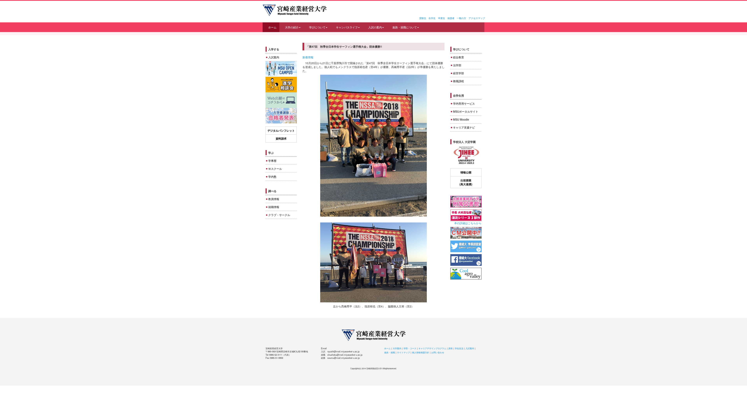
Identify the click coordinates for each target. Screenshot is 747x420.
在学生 (432, 18)
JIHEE (466, 155)
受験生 (422, 18)
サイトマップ (403, 352)
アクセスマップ (477, 18)
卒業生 (441, 18)
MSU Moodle (461, 119)
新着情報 (307, 57)
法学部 (457, 65)
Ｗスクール (275, 169)
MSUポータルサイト (465, 111)
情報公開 (465, 172)
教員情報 (273, 199)
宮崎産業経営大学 (295, 10)
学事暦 (272, 161)
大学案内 (397, 348)
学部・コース (409, 348)
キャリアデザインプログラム (432, 348)
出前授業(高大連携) (465, 182)
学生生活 (459, 348)
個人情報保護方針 (420, 352)
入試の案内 (375, 27)
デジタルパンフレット (281, 130)
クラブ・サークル (279, 215)
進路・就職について (404, 27)
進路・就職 (389, 352)
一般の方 (461, 18)
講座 (450, 348)
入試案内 (273, 57)
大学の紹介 (292, 27)
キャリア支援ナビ (464, 127)
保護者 (450, 18)
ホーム (272, 27)
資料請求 (281, 138)
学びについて (317, 27)
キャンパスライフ (347, 27)
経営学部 (458, 73)
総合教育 (458, 57)
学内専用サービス (464, 103)
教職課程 (458, 81)
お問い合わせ (437, 352)
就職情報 (273, 207)
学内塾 (272, 176)
